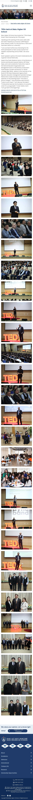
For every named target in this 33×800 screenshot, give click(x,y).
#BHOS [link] (8, 90)
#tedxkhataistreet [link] (6, 92)
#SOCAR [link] (13, 90)
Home (2, 23)
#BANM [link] (3, 90)
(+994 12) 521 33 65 (19, 782)
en (31, 1)
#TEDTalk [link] (23, 90)
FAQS (24, 1)
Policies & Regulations (15, 1)
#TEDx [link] (18, 90)
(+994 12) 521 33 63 (19, 779)
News (7, 23)
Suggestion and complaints (18, 730)
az (29, 1)
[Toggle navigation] (31, 6)
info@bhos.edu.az (19, 784)
